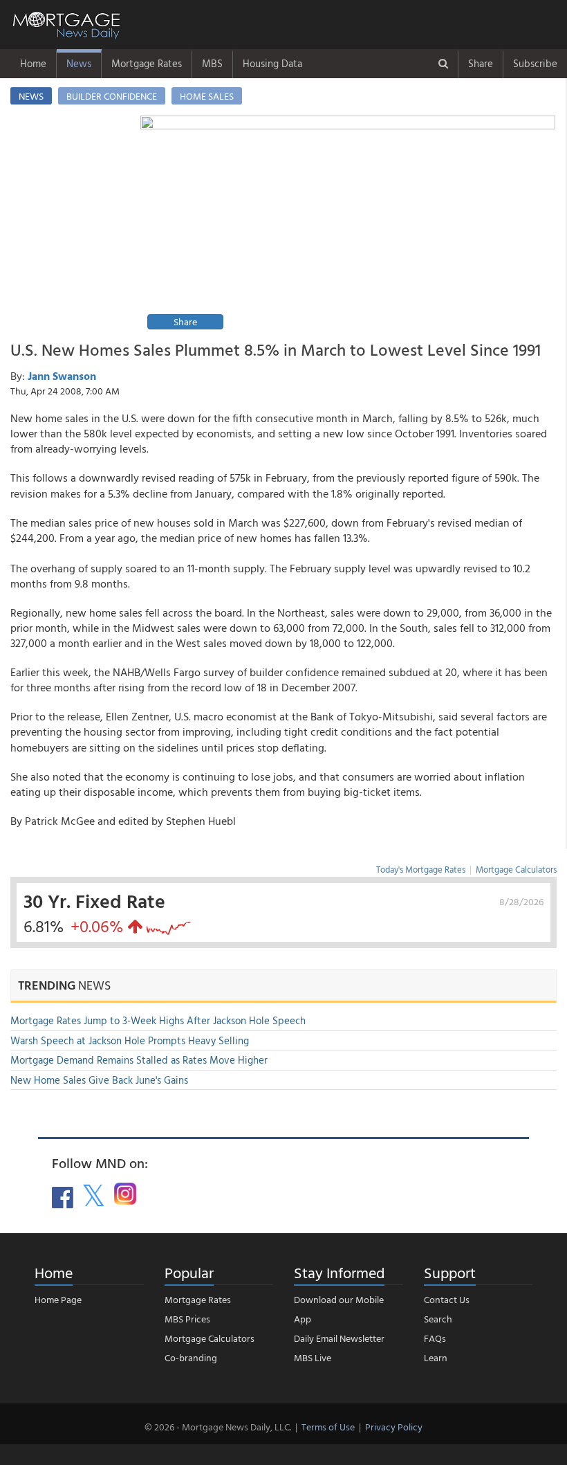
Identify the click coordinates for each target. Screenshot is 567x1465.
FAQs (435, 1338)
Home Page (58, 1299)
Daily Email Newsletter (339, 1338)
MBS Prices (187, 1318)
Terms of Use (328, 1426)
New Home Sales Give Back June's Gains (99, 1080)
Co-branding (191, 1357)
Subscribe (535, 63)
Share (480, 63)
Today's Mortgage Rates (420, 869)
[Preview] (347, 225)
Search (438, 1318)
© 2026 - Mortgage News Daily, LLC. (218, 1426)
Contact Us (447, 1299)
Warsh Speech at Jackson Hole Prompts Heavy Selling (129, 1040)
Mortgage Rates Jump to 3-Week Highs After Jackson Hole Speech (158, 1020)
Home (33, 63)
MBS (212, 63)
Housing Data (272, 63)
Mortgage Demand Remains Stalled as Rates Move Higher (139, 1060)
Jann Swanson (62, 375)
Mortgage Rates (146, 63)
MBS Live (312, 1357)
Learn (435, 1357)
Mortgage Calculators (516, 869)
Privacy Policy (393, 1426)
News (78, 63)
